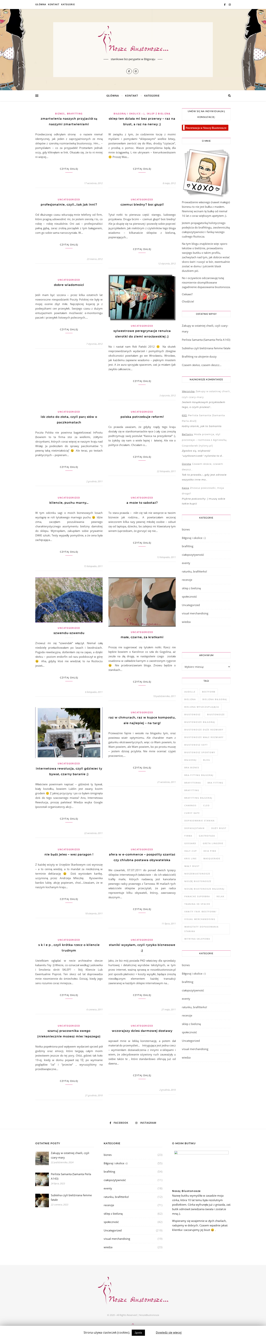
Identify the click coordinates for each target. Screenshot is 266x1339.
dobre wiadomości (69, 285)
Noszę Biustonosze (197, 881)
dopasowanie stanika (199, 820)
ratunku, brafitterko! (194, 571)
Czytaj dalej (69, 168)
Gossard (190, 843)
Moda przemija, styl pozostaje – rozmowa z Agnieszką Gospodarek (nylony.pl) (204, 440)
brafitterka (192, 782)
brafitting (75, 113)
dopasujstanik (194, 828)
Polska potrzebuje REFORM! (142, 417)
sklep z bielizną (158, 113)
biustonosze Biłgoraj (199, 722)
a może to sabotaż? (142, 502)
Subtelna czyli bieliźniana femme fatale (206, 348)
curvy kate (192, 813)
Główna (40, 4)
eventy (186, 563)
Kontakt (53, 4)
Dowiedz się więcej (168, 1332)
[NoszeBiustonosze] (133, 40)
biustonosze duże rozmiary (203, 729)
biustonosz (192, 714)
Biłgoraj (190, 760)
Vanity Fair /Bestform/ (200, 911)
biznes (60, 113)
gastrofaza (207, 835)
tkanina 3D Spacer (197, 904)
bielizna (190, 699)
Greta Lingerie (213, 843)
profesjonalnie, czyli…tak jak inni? (69, 204)
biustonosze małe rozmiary (204, 737)
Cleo (206, 805)
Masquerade (211, 858)
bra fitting (215, 782)
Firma (188, 835)
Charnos (190, 805)
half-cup (190, 851)
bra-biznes (191, 767)
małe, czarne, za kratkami (142, 637)
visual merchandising (195, 613)
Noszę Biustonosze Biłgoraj (204, 888)
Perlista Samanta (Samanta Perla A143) (206, 339)
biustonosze (216, 714)
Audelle (189, 691)
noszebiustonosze (197, 873)
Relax (220, 896)
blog (206, 760)
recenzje (187, 580)
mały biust (192, 866)
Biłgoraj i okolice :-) (129, 113)
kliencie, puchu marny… (69, 502)
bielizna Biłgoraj (214, 699)
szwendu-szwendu (69, 633)
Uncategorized (69, 199)
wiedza (186, 622)
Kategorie (68, 4)
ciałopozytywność (193, 554)
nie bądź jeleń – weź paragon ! (69, 854)
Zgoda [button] (138, 1332)
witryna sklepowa (197, 938)
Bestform (208, 691)
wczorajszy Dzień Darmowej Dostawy (142, 1031)
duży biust (218, 828)
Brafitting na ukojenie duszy (199, 356)
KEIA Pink (210, 851)
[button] (150, 1331)
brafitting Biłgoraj (198, 797)
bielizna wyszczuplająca (201, 707)
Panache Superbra (197, 896)
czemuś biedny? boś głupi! (142, 204)
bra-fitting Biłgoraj (198, 775)
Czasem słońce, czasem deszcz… (201, 365)
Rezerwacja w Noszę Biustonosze (206, 128)
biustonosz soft (196, 744)
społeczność (189, 596)
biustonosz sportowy (199, 752)
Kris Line (190, 858)
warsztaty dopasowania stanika (201, 929)
